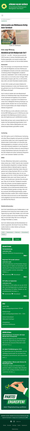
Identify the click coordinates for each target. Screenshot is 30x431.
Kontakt (9, 425)
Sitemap (14, 425)
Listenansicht (6, 239)
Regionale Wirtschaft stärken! (10, 259)
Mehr (25, 255)
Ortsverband (25, 232)
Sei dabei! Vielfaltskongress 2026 (12, 349)
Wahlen (4, 234)
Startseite (4, 21)
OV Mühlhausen (5, 19)
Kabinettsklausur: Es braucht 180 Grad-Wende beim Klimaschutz (13, 335)
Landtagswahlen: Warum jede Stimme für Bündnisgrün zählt (14, 362)
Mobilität (17, 232)
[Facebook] (11, 421)
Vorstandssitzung (7, 249)
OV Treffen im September (9, 281)
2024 (3, 232)
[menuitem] (4, 425)
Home (4, 425)
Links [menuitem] (17, 421)
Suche (19, 425)
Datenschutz (15, 429)
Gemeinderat (10, 232)
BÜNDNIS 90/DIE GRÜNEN (18, 4)
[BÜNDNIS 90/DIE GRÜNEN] (4, 6)
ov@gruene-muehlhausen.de (19, 417)
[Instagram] (14, 421)
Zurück (17, 239)
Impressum (24, 425)
